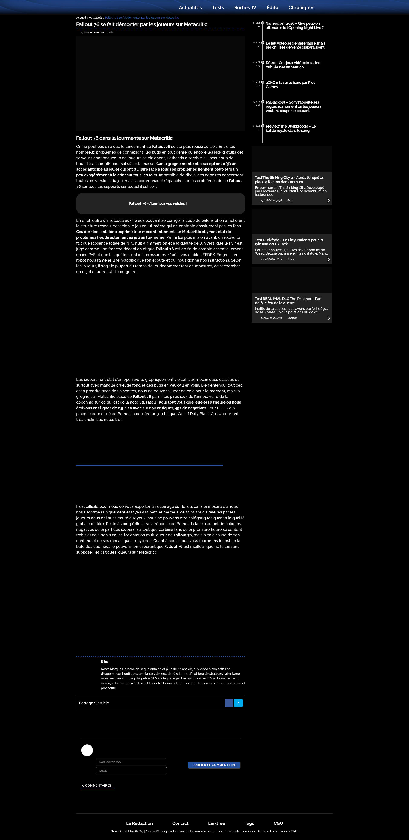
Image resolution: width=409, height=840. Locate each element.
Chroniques (301, 7)
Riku (104, 662)
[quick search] (324, 7)
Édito (272, 7)
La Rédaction (139, 823)
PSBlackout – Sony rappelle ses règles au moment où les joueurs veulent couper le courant (293, 106)
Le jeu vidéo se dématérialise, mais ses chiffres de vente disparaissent (295, 45)
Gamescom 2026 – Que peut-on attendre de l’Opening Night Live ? (295, 25)
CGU (278, 823)
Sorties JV (245, 7)
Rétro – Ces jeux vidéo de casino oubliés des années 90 (293, 64)
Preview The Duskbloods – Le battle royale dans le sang (291, 128)
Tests (218, 7)
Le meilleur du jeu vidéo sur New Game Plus (99, 7)
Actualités (190, 7)
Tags (249, 823)
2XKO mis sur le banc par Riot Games (290, 84)
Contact (180, 823)
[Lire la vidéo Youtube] (161, 325)
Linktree (216, 823)
